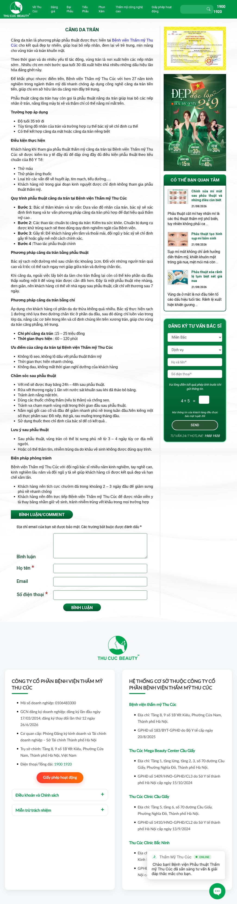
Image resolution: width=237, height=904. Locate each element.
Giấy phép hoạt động (162, 9)
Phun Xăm (102, 9)
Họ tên (25, 567)
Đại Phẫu (70, 9)
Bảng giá (54, 9)
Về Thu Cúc (36, 9)
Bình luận (26, 556)
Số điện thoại (32, 594)
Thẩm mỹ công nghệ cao (129, 9)
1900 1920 (212, 436)
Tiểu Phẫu (85, 9)
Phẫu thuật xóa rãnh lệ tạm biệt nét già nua (206, 276)
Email (22, 581)
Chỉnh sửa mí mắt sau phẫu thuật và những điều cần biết (206, 195)
